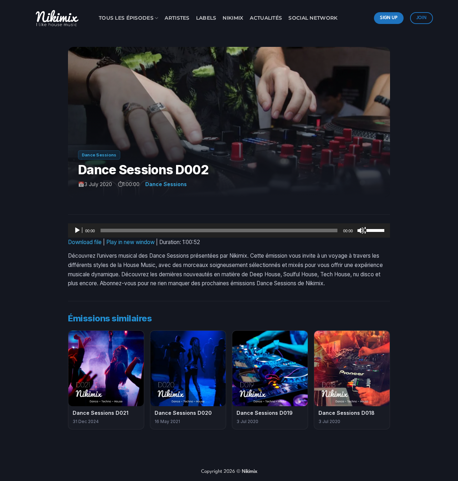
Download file (85, 242)
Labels (206, 18)
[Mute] (361, 230)
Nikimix (233, 18)
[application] (229, 230)
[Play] (78, 230)
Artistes (177, 18)
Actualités (266, 18)
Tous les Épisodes (126, 18)
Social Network (312, 18)
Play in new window (130, 242)
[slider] (376, 229)
